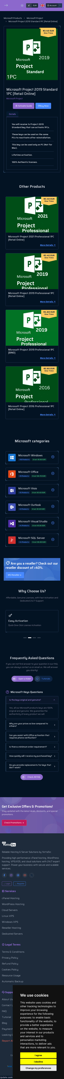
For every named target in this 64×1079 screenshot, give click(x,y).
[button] (25, 637)
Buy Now (44, 105)
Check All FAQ (33, 777)
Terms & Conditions (13, 952)
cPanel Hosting (10, 898)
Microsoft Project (35, 18)
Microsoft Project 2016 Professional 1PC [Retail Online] (31, 407)
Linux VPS (8, 916)
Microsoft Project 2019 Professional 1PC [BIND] (31, 351)
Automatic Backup (12, 981)
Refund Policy (10, 964)
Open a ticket (24, 678)
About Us (7, 999)
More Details (47, 245)
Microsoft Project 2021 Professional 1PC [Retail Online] (31, 238)
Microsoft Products (13, 18)
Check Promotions (13, 822)
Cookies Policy (10, 970)
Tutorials (45, 678)
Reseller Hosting (11, 928)
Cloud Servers (10, 910)
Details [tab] (12, 114)
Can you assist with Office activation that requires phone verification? (29, 736)
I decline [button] (38, 1061)
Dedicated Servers (12, 934)
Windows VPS (10, 922)
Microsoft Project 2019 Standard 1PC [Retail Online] (33, 21)
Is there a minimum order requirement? (28, 746)
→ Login (6, 883)
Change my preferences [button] (38, 1068)
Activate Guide (25, 105)
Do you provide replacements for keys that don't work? (30, 766)
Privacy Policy (10, 958)
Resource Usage (11, 975)
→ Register (19, 883)
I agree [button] (38, 1055)
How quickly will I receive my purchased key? (30, 756)
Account (53, 5)
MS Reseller (13, 575)
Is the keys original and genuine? (25, 700)
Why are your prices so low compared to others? (28, 725)
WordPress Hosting (13, 904)
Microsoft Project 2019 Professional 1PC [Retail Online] (31, 294)
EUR (32, 5)
